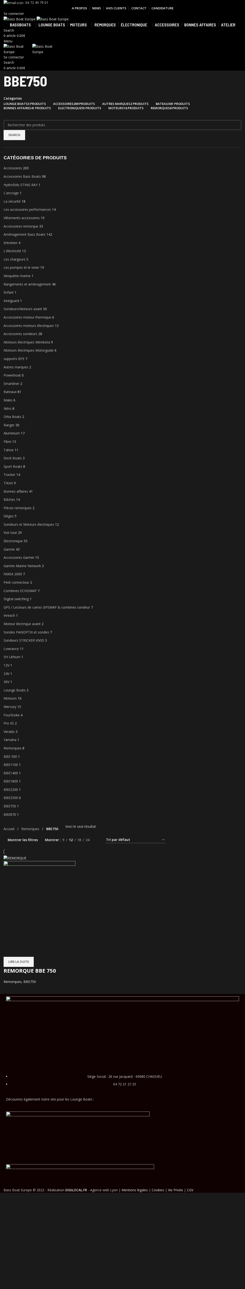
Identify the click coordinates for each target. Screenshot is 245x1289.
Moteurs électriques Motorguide (29, 350)
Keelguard (11, 300)
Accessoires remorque (21, 226)
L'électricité (12, 251)
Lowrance (11, 648)
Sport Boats (13, 466)
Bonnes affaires (16, 491)
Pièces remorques (18, 508)
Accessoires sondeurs (20, 333)
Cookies (158, 1190)
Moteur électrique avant (22, 624)
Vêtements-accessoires (22, 218)
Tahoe (9, 450)
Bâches (9, 499)
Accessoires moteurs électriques (29, 325)
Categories (13, 98)
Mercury (10, 706)
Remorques (13, 748)
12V (6, 665)
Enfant (9, 292)
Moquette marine (17, 276)
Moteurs (10, 698)
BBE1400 (11, 773)
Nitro (7, 408)
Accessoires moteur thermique (27, 317)
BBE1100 (11, 764)
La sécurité (12, 201)
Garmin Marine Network (22, 566)
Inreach (9, 615)
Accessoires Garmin (19, 557)
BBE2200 (11, 789)
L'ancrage (11, 193)
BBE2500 (11, 797)
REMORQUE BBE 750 (30, 970)
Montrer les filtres (23, 840)
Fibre (7, 441)
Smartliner (11, 383)
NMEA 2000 (13, 574)
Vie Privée (175, 1190)
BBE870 (10, 814)
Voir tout (10, 532)
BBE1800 (11, 781)
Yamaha (10, 739)
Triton (8, 483)
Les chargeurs (14, 259)
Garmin (9, 549)
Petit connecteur (16, 582)
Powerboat (12, 375)
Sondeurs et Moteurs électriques (29, 524)
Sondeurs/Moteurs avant (23, 309)
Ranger (9, 425)
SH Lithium (12, 657)
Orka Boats (12, 416)
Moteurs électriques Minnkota (27, 342)
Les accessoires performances (27, 209)
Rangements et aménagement (27, 284)
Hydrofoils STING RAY (21, 185)
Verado (9, 731)
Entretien (10, 242)
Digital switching (16, 599)
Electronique (13, 541)
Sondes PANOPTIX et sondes (26, 632)
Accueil (9, 829)
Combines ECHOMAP (20, 590)
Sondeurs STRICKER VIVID (24, 640)
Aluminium (12, 433)
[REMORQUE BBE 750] (15, 858)
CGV (190, 1190)
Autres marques (16, 367)
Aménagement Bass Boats (24, 234)
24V (6, 673)
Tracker (9, 474)
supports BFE (14, 358)
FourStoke (12, 715)
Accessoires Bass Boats (22, 176)
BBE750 (10, 806)
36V (6, 681)
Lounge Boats (15, 690)
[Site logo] (20, 19)
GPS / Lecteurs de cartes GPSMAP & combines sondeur (47, 607)
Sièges (9, 516)
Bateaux (10, 391)
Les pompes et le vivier (21, 267)
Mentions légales (135, 1190)
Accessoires (13, 168)
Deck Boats (13, 458)
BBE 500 (10, 756)
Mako (8, 400)
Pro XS (9, 723)
